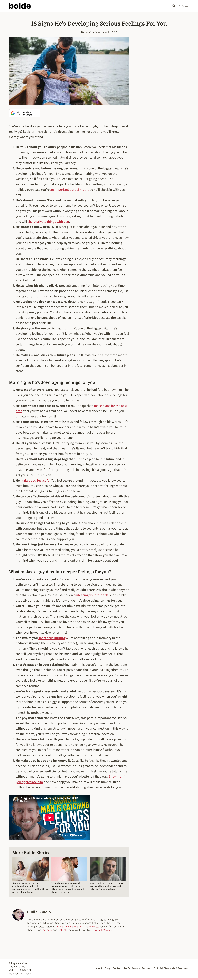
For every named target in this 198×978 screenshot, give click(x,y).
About (98, 968)
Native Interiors (74, 926)
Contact (117, 968)
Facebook (47, 930)
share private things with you (48, 221)
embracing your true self (91, 595)
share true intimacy (52, 638)
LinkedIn (62, 930)
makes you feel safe (34, 480)
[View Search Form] (173, 5)
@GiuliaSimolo (103, 930)
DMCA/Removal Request (137, 968)
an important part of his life (69, 189)
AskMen (60, 926)
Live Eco (93, 926)
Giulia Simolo (92, 32)
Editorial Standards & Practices (171, 968)
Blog (107, 968)
